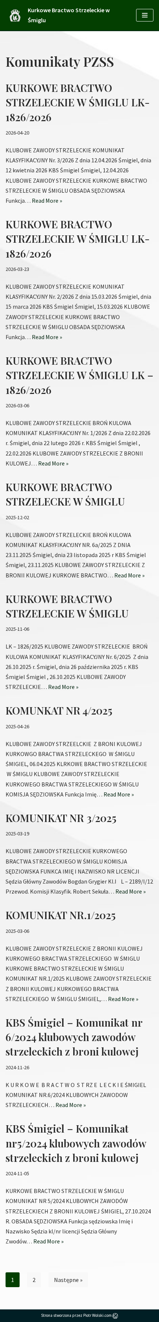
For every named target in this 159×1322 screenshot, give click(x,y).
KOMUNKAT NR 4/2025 (59, 710)
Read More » (47, 200)
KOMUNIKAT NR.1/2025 (61, 915)
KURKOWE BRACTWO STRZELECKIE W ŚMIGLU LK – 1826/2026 (79, 375)
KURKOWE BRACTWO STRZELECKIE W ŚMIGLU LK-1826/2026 (78, 102)
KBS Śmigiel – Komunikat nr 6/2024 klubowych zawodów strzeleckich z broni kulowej (74, 1036)
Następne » (68, 1279)
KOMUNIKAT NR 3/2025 (61, 818)
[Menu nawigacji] (144, 15)
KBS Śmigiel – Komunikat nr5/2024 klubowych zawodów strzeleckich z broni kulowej (76, 1142)
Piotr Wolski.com (97, 1315)
